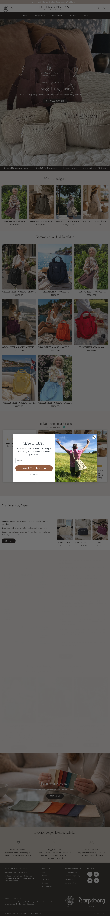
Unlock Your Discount (34, 468)
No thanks (34, 474)
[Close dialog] (94, 437)
